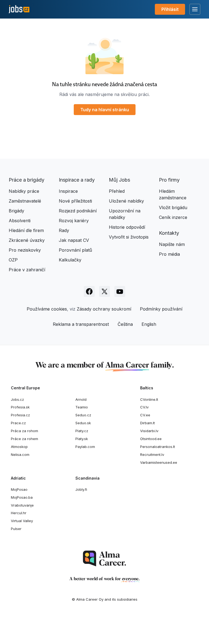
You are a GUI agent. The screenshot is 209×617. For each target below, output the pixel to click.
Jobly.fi (81, 489)
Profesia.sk (20, 407)
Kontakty (169, 233)
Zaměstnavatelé (25, 201)
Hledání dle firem (26, 230)
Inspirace (68, 191)
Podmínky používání (161, 309)
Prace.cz (18, 423)
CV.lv (144, 407)
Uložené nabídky (126, 201)
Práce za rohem (24, 439)
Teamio (81, 407)
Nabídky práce (24, 191)
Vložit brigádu (173, 207)
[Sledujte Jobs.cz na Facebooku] (89, 291)
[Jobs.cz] (19, 9)
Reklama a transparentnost (81, 324)
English (149, 324)
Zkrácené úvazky (27, 240)
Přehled (117, 191)
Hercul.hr (18, 513)
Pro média (169, 254)
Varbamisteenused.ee (158, 462)
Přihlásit (170, 9)
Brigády (16, 210)
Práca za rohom (24, 431)
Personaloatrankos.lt (157, 446)
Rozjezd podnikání (78, 210)
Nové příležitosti (75, 201)
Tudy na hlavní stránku (104, 109)
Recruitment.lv (152, 454)
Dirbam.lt (147, 423)
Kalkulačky (70, 260)
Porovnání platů (75, 250)
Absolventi (19, 220)
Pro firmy (169, 180)
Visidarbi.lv (149, 431)
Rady (64, 230)
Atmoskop (19, 446)
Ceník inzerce (173, 217)
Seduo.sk (83, 423)
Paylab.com (85, 446)
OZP (13, 260)
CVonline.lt (149, 399)
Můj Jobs (119, 180)
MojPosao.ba (22, 497)
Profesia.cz (20, 415)
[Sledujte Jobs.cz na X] (104, 291)
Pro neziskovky (25, 250)
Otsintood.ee (151, 439)
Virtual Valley (22, 521)
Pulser (16, 528)
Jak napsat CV (74, 240)
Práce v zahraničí (27, 269)
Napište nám (172, 244)
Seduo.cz (83, 415)
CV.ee (145, 415)
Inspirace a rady (77, 180)
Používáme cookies (47, 309)
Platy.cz (81, 431)
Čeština (125, 324)
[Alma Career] (104, 558)
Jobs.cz (17, 399)
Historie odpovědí (127, 227)
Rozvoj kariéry (74, 220)
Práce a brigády (26, 180)
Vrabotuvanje (22, 505)
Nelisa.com (20, 454)
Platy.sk (81, 439)
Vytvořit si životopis (129, 237)
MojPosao (19, 489)
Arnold (81, 399)
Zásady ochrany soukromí (104, 309)
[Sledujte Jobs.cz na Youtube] (119, 291)
